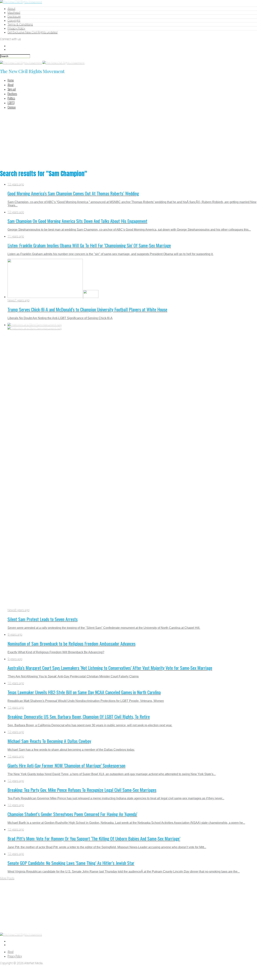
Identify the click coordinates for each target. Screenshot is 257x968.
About (11, 9)
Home (11, 80)
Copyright (14, 20)
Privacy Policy (16, 28)
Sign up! (12, 89)
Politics (11, 98)
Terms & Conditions (20, 24)
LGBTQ (11, 102)
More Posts (7, 878)
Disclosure (14, 16)
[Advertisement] (128, 139)
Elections (12, 93)
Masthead (14, 12)
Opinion (12, 107)
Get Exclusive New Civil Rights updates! (33, 32)
